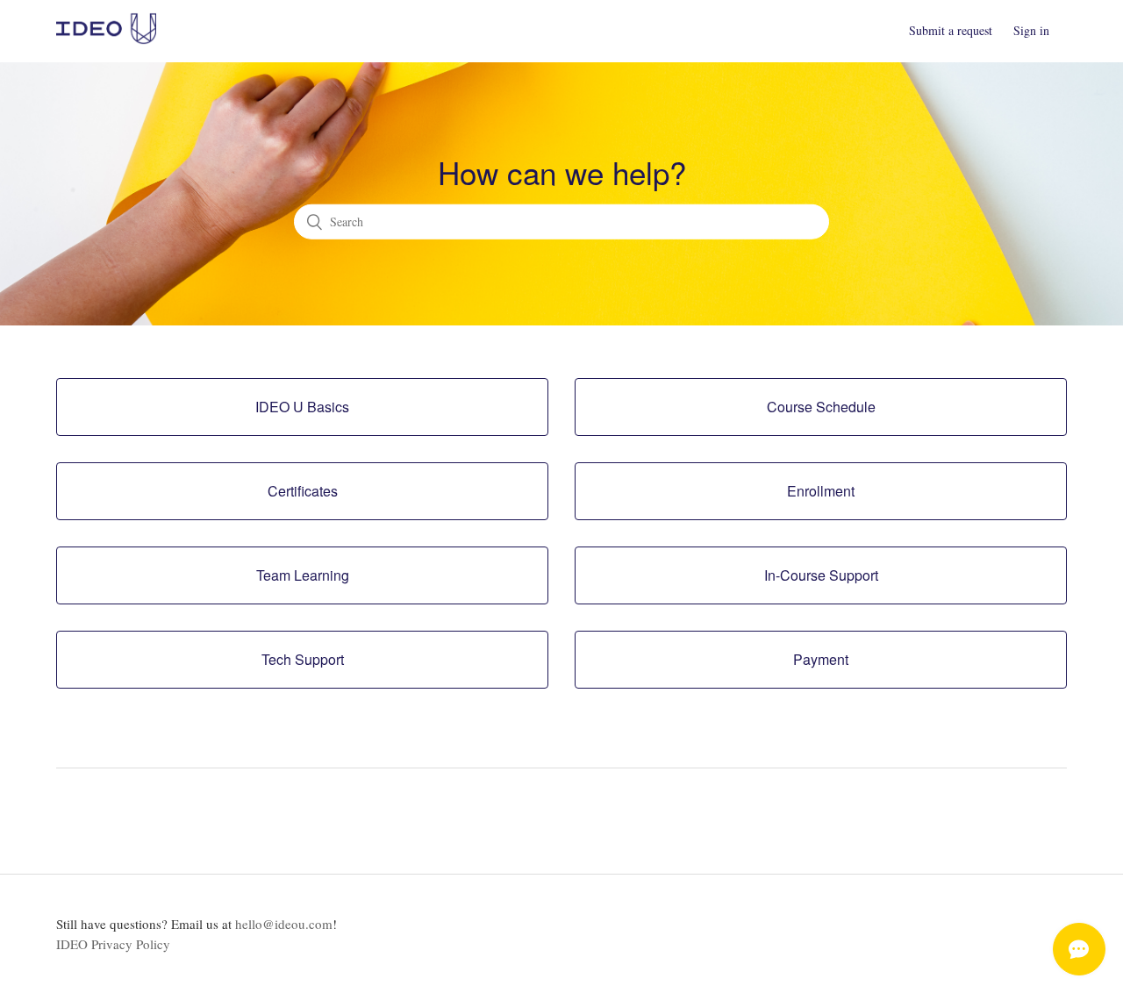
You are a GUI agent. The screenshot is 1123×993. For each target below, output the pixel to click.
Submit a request (950, 30)
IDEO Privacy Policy (113, 944)
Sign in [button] (1031, 30)
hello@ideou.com (284, 923)
